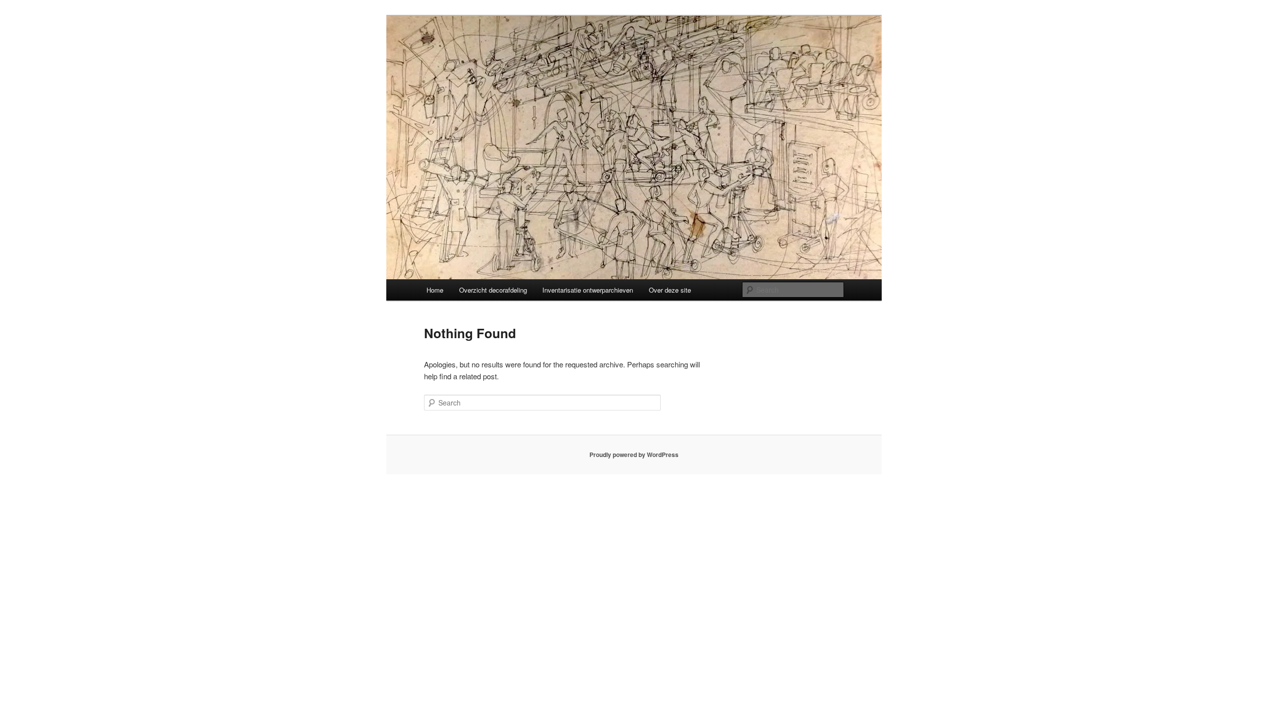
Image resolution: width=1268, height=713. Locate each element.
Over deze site (670, 290)
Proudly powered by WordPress (634, 454)
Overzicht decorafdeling (493, 290)
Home (434, 290)
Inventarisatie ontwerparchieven (587, 290)
